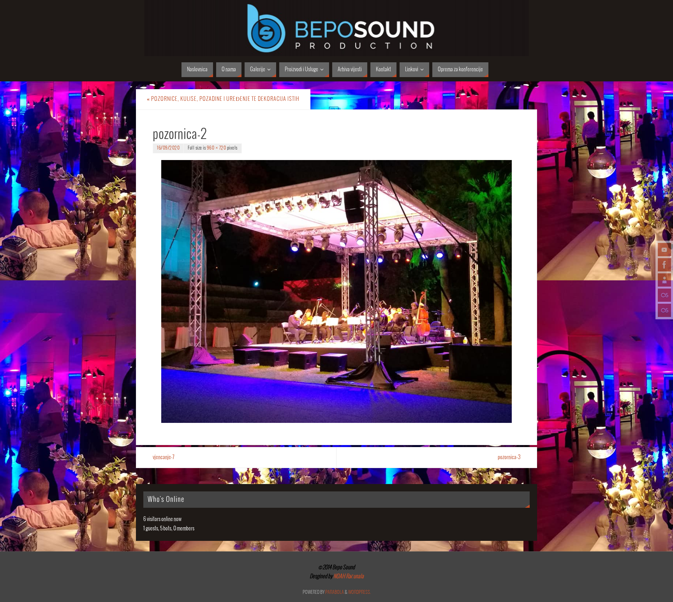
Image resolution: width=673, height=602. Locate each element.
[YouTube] (664, 249)
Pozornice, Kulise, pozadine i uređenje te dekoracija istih (223, 99)
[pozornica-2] (336, 291)
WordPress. (359, 592)
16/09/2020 (168, 148)
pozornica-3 (509, 457)
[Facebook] (664, 264)
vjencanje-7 (163, 457)
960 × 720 (216, 148)
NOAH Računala (348, 576)
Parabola (334, 592)
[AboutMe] (664, 280)
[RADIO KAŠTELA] (664, 295)
